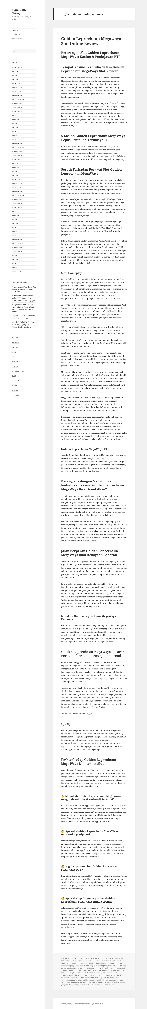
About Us (15, 31)
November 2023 (18, 195)
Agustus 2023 (17, 207)
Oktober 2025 (17, 103)
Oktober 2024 (17, 151)
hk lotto (14, 352)
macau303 (15, 386)
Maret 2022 (16, 263)
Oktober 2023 (17, 199)
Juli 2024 (15, 163)
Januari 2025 (16, 139)
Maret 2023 (16, 227)
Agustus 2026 (17, 67)
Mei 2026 (15, 75)
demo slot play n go (109, 968)
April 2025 (16, 127)
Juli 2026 (15, 71)
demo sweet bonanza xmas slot (104, 970)
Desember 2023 (18, 191)
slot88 (14, 376)
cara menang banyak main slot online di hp (110, 965)
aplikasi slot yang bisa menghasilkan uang (77, 965)
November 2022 (18, 243)
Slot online (16, 395)
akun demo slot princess (81, 961)
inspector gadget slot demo (71, 975)
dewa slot (15, 381)
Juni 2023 (15, 215)
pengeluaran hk (18, 371)
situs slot (15, 390)
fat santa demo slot (80, 973)
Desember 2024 (18, 143)
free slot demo (94, 973)
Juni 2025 (15, 119)
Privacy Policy (17, 39)
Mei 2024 (15, 171)
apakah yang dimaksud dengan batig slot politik (104, 963)
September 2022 (18, 251)
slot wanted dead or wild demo (110, 982)
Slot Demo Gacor (83, 958)
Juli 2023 (15, 211)
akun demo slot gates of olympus (105, 958)
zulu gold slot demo (107, 985)
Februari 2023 (17, 231)
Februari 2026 (17, 87)
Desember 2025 (18, 95)
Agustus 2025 (17, 111)
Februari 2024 (17, 183)
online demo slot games (92, 975)
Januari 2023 (16, 235)
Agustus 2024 (17, 159)
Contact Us (16, 35)
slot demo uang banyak (88, 982)
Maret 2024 (16, 179)
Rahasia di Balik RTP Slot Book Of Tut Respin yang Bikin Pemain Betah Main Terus (23, 324)
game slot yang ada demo (110, 973)
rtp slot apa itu (100, 977)
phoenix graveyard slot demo (113, 975)
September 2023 (18, 203)
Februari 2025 (17, 135)
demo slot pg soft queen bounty (88, 968)
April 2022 (16, 259)
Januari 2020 (16, 271)
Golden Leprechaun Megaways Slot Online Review (91, 41)
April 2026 (16, 79)
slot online (16, 342)
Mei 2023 (15, 219)
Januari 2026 (16, 91)
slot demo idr (94, 980)
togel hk (15, 347)
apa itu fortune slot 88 (77, 963)
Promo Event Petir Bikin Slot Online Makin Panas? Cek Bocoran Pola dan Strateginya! (23, 298)
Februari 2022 (17, 267)
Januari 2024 (16, 187)
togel (13, 357)
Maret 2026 (16, 83)
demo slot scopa (85, 970)
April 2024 (16, 175)
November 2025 (18, 99)
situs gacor (16, 362)
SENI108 (15, 366)
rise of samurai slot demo (84, 977)
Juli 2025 (15, 115)
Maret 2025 (16, 131)
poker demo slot (67, 977)
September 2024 (18, 155)
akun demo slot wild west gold (103, 961)
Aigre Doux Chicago (19, 11)
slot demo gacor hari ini (79, 980)
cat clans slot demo (68, 968)
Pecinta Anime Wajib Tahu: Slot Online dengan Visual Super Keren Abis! (24, 289)
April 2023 (16, 223)
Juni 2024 (15, 167)
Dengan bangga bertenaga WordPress (88, 1004)
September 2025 (18, 107)
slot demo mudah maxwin (109, 980)
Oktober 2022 (17, 247)
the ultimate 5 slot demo (89, 985)
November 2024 (18, 147)
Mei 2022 (15, 255)
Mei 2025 (15, 123)
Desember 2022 (18, 239)
